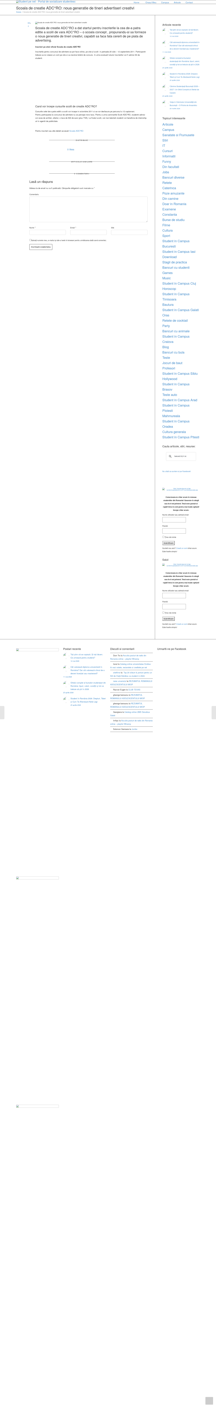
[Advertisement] (91, 82)
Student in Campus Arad (179, 400)
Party (166, 325)
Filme (166, 225)
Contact (189, 2)
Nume (31, 227)
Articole (177, 2)
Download (169, 256)
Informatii (168, 156)
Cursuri (167, 150)
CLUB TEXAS (134, 689)
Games (167, 272)
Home (136, 2)
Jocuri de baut (172, 362)
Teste (166, 357)
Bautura (168, 304)
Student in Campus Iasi (178, 251)
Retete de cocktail (175, 320)
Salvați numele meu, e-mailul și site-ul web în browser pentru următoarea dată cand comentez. (69, 240)
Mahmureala (171, 415)
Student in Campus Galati (180, 309)
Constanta (169, 214)
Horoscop (169, 288)
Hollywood (169, 378)
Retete (167, 182)
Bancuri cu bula (173, 352)
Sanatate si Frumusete (178, 135)
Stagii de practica (174, 262)
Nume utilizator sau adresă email (175, 514)
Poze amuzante (173, 193)
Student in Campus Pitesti (180, 437)
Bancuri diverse (173, 177)
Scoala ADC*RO (76, 130)
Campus (165, 2)
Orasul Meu (151, 2)
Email (72, 227)
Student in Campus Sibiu (180, 373)
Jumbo (134, 729)
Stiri (29, 23)
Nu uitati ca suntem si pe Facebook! (176, 471)
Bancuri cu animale (176, 331)
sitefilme (116, 672)
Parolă (165, 526)
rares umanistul (119, 681)
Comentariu (34, 194)
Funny (166, 161)
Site (112, 227)
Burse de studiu (173, 219)
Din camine (170, 198)
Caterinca (169, 188)
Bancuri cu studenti (176, 267)
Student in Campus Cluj (179, 283)
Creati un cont (181, 548)
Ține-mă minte (170, 537)
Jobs (165, 172)
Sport (166, 235)
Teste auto (169, 394)
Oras (165, 315)
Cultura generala (174, 431)
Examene (169, 209)
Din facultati (170, 166)
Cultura (167, 230)
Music (166, 278)
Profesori (168, 368)
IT (163, 145)
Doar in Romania (174, 203)
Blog (165, 347)
